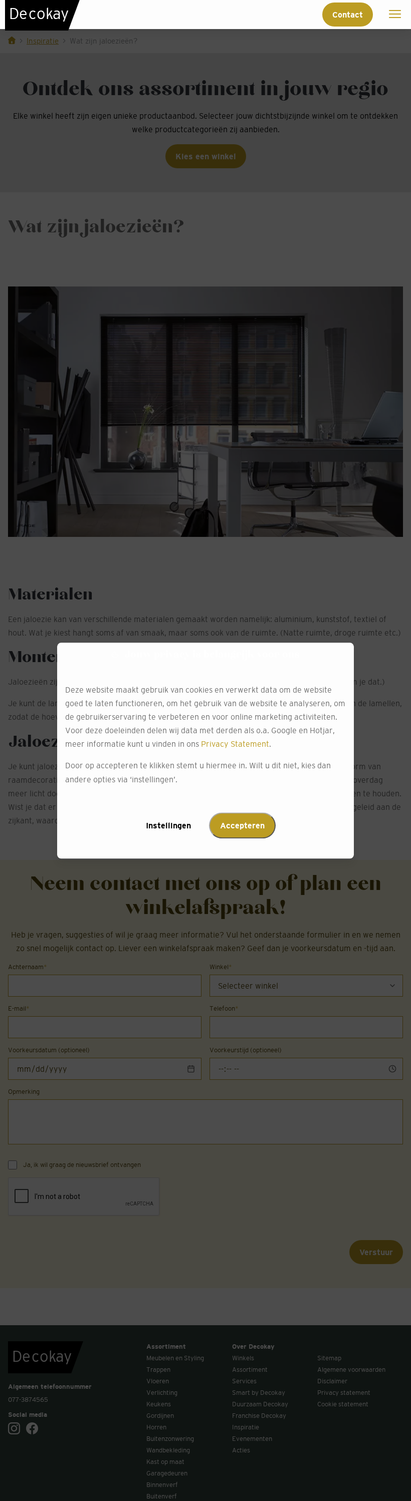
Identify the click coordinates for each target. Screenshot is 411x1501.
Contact (347, 14)
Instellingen (168, 825)
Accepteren (242, 825)
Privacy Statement (235, 744)
